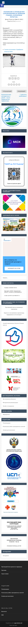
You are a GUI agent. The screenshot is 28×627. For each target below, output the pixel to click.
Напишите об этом (14, 268)
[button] (2, 5)
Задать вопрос (5, 573)
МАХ (2, 615)
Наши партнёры (13, 625)
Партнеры (3, 570)
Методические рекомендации (10, 402)
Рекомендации (6, 423)
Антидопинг (6, 555)
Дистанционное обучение (9, 399)
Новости (9, 21)
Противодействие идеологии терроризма (11, 566)
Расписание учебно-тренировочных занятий (14, 426)
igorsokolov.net (18, 623)
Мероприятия (6, 414)
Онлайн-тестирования (8, 406)
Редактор (11, 19)
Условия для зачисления (9, 430)
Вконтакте (4, 611)
